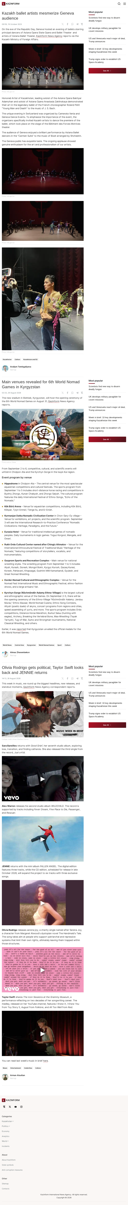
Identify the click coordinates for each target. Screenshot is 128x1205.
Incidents (5, 1146)
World (4, 1141)
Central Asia (19, 645)
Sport (60, 645)
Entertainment (15, 1068)
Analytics (5, 1136)
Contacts (5, 1189)
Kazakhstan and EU (30, 359)
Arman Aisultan (17, 1075)
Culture (17, 359)
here (45, 1060)
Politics (5, 1126)
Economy (5, 1131)
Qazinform (53, 401)
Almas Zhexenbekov (20, 652)
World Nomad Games (46, 645)
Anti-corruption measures (12, 1170)
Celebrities (28, 1068)
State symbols (8, 1165)
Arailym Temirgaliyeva (20, 367)
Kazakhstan (7, 359)
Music (5, 1068)
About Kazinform (9, 1160)
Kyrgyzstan (31, 645)
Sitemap (5, 1184)
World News (7, 645)
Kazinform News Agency (49, 36)
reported (21, 629)
